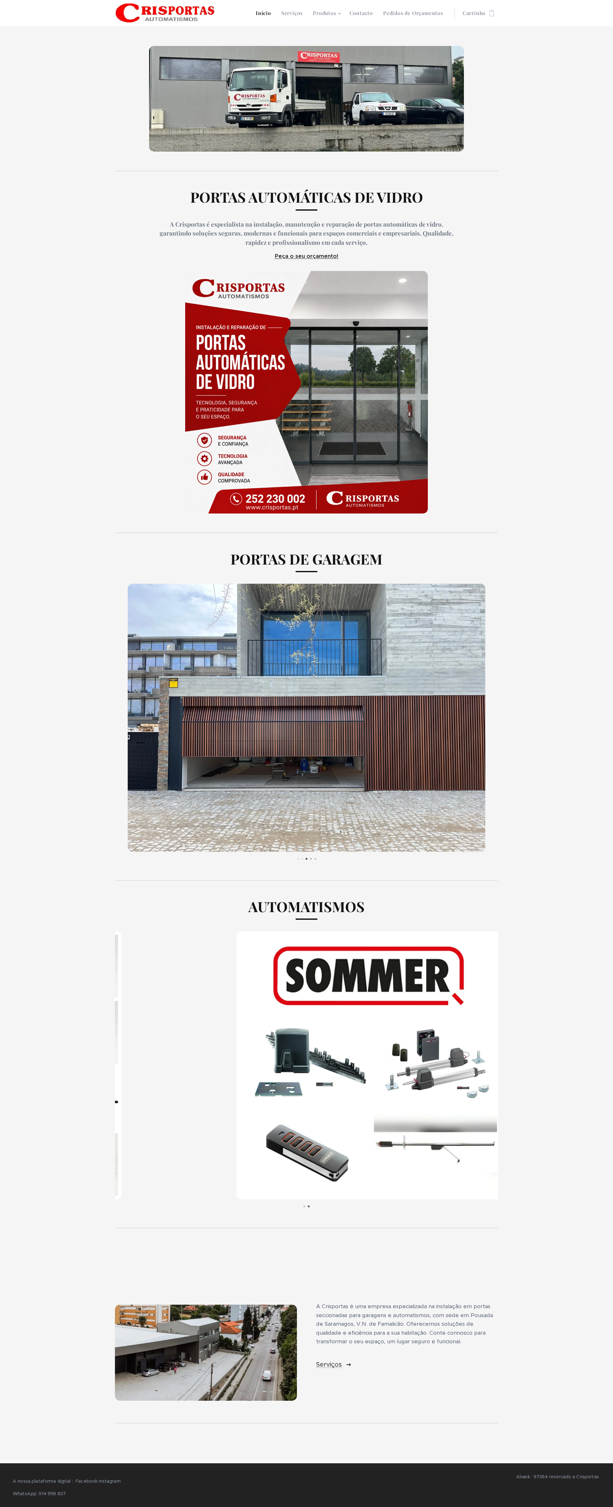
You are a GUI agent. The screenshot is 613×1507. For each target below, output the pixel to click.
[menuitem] (265, 13)
